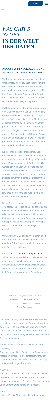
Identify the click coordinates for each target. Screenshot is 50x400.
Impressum (13, 303)
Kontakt (35, 4)
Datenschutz (26, 303)
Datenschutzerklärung (14, 334)
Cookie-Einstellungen (25, 307)
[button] (13, 345)
